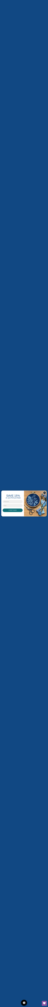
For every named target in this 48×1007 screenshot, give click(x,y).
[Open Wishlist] (44, 1003)
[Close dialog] (44, 493)
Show (24, 1003)
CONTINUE (13, 510)
